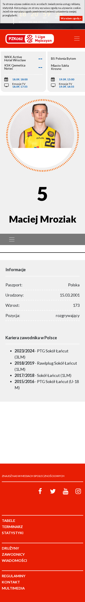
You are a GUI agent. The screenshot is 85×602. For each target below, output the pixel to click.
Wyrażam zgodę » (71, 18)
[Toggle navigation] (76, 38)
